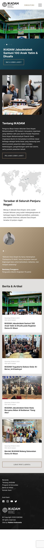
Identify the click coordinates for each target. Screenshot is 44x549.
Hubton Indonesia (15, 522)
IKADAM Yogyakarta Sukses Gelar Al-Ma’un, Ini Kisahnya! (21, 368)
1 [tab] (4, 44)
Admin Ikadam (12, 320)
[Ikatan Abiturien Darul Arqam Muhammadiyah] (13, 5)
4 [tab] (11, 44)
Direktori (29, 5)
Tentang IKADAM (8, 482)
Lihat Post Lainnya (22, 464)
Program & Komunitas (10, 485)
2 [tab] (6, 44)
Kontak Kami (6, 490)
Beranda (5, 480)
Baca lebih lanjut (14, 59)
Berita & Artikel (7, 488)
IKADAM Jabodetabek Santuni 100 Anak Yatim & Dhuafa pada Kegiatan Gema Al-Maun (20, 325)
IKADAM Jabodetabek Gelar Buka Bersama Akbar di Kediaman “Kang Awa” (20, 410)
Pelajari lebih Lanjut (14, 156)
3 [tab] (9, 44)
